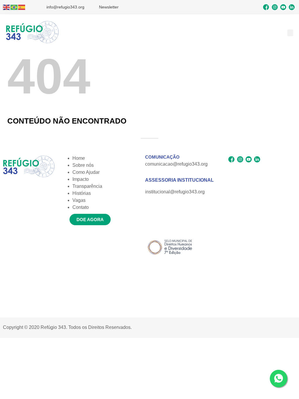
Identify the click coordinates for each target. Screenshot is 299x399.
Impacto (80, 179)
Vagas (79, 200)
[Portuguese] (14, 7)
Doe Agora (90, 219)
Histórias (81, 193)
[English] (7, 7)
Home (78, 158)
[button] (290, 33)
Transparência (87, 186)
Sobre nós (83, 165)
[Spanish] (22, 7)
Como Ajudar (86, 172)
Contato (80, 207)
